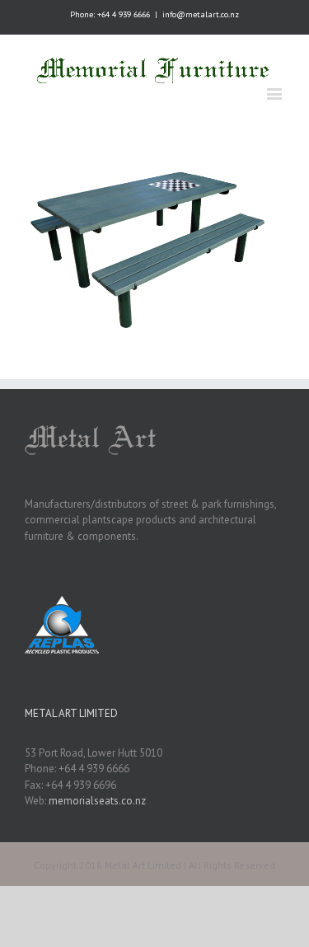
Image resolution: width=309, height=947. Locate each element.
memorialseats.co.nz (97, 801)
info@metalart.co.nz (200, 14)
